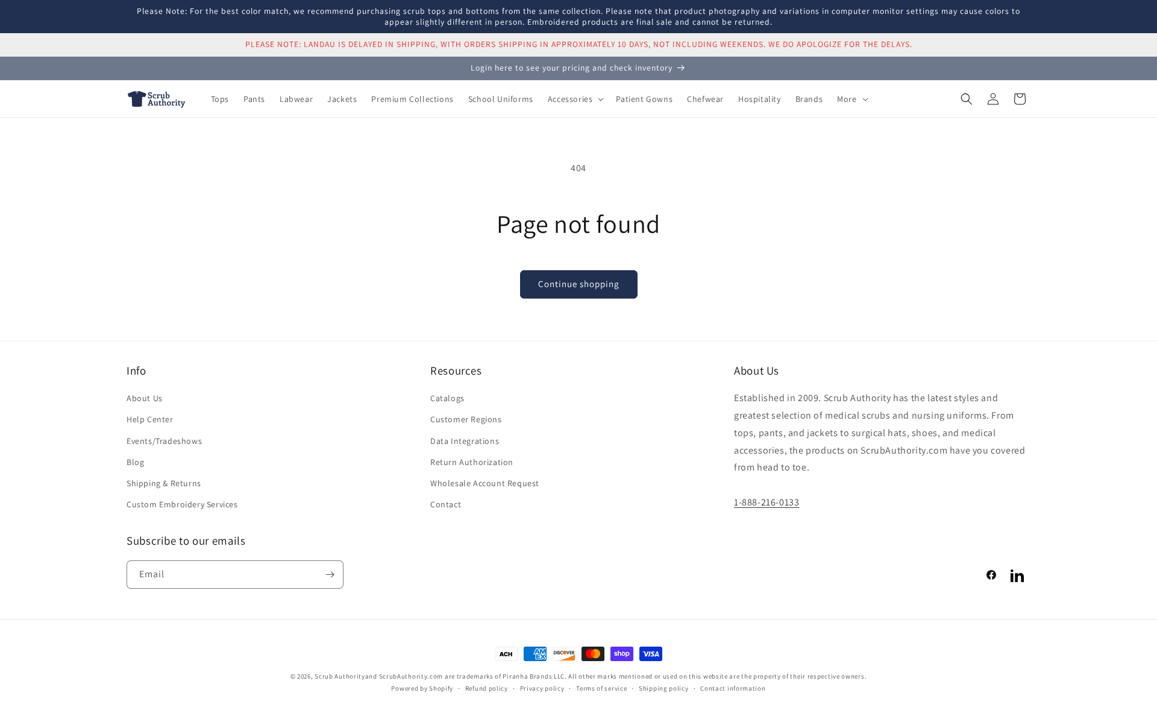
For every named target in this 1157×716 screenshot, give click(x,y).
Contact (445, 504)
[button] (575, 99)
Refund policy (486, 688)
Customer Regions (466, 419)
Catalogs (447, 398)
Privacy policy (542, 688)
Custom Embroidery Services (182, 504)
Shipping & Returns (164, 483)
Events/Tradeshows (164, 441)
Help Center (150, 419)
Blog (135, 462)
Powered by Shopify (422, 688)
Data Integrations (464, 441)
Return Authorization (471, 462)
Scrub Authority (340, 676)
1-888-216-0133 (766, 502)
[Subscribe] (329, 574)
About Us (145, 398)
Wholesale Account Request (484, 483)
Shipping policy (664, 688)
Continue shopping (578, 284)
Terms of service (601, 688)
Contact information (732, 688)
